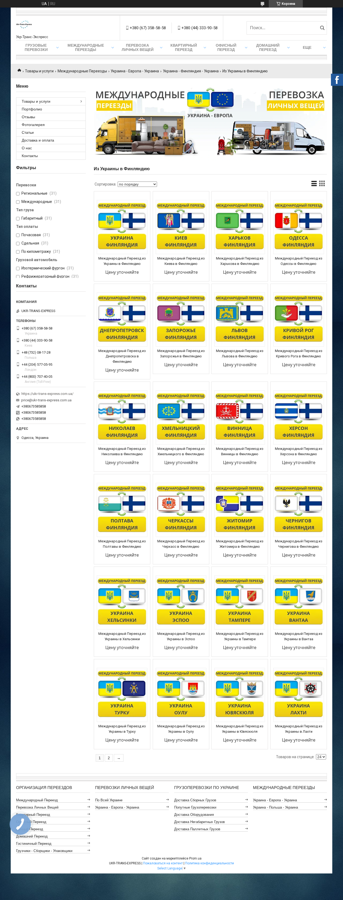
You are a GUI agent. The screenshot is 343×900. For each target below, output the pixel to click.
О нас (27, 148)
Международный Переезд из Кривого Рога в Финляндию (298, 353)
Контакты (30, 156)
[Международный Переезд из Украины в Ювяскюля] (239, 695)
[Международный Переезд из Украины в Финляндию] (122, 227)
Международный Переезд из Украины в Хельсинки (122, 636)
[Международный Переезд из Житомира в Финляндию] (239, 510)
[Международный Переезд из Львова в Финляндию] (239, 319)
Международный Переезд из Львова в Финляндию (239, 353)
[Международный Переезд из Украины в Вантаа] (298, 602)
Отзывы (28, 117)
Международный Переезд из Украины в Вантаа (298, 636)
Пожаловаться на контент (163, 863)
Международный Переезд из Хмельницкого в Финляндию (181, 451)
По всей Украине (108, 800)
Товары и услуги (39, 71)
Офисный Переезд (226, 47)
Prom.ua (195, 858)
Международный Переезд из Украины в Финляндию (122, 261)
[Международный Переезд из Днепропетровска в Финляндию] (122, 319)
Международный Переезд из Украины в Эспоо (181, 636)
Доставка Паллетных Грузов (197, 829)
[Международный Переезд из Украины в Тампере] (239, 602)
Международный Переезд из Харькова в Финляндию (239, 261)
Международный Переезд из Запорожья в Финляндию (181, 353)
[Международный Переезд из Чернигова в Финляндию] (298, 510)
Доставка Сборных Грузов (195, 800)
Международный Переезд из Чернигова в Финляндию (298, 544)
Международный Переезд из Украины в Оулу (181, 729)
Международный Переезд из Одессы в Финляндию (298, 261)
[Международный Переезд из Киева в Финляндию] (181, 227)
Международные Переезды (86, 47)
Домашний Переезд (267, 47)
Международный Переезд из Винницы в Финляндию (239, 451)
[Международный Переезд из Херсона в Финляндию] (298, 417)
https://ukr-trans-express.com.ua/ (47, 394)
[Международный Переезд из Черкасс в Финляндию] (181, 510)
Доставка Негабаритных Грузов (199, 822)
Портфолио (32, 109)
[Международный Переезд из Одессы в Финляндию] (298, 227)
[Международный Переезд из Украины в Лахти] (298, 695)
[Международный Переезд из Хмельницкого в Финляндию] (181, 417)
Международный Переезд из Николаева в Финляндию (122, 451)
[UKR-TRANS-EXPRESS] (24, 25)
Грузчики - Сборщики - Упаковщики (44, 851)
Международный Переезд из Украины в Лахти (298, 729)
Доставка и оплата (38, 140)
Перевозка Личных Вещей (138, 47)
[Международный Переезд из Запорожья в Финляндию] (181, 319)
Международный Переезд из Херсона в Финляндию (298, 451)
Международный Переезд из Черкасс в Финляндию (181, 544)
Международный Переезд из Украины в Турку (122, 729)
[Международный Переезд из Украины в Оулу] (181, 695)
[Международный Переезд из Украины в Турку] (122, 695)
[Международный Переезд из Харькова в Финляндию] (239, 227)
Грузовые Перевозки (36, 47)
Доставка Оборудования (194, 815)
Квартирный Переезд (183, 47)
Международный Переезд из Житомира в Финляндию (239, 544)
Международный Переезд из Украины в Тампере (239, 636)
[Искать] (322, 28)
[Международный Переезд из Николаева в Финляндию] (122, 417)
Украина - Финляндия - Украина (191, 71)
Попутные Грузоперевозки (195, 807)
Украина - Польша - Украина (275, 807)
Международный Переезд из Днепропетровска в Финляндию (122, 356)
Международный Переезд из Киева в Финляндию (181, 261)
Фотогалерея (33, 125)
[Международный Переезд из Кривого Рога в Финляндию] (298, 319)
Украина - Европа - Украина (135, 71)
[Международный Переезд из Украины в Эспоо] (181, 602)
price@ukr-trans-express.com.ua (46, 400)
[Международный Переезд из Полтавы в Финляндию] (122, 510)
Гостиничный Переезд (33, 844)
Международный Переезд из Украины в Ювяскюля (239, 729)
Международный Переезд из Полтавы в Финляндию (122, 544)
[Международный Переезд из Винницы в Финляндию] (239, 417)
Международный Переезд (37, 800)
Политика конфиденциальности (209, 863)
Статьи (28, 132)
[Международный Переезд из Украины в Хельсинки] (122, 602)
